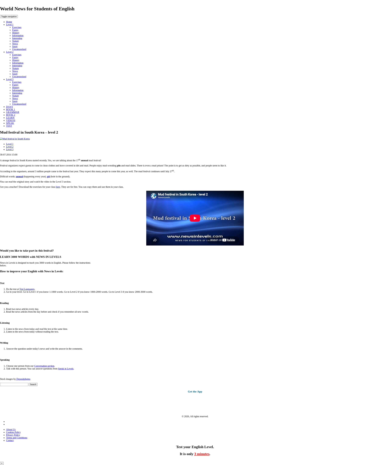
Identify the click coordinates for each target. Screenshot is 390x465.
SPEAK (10, 123)
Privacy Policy (13, 435)
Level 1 (9, 24)
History (15, 32)
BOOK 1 (10, 109)
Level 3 (9, 79)
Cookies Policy (13, 432)
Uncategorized (19, 49)
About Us (11, 429)
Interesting (17, 38)
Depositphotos (23, 379)
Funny (15, 30)
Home (9, 22)
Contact (10, 440)
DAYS (9, 106)
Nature (15, 41)
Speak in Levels (65, 368)
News (15, 43)
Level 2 (9, 52)
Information (17, 35)
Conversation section (44, 366)
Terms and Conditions (16, 437)
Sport (14, 46)
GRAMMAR (12, 112)
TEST (9, 126)
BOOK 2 (10, 115)
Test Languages (26, 289)
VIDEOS (10, 120)
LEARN (10, 117)
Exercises (16, 27)
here (58, 187)
